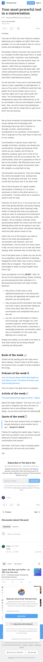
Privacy (25, 645)
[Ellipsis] (40, 546)
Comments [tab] (6, 527)
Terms (31, 645)
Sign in (38, 3)
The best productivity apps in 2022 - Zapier (21, 398)
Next (36, 512)
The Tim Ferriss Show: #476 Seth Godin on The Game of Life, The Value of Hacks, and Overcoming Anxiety (20, 380)
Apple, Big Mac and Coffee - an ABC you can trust (16, 570)
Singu (8, 546)
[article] (21, 575)
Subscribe (31, 3)
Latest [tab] (9, 564)
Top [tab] (4, 564)
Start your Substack (16, 652)
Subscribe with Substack (23, 624)
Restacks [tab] (15, 527)
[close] (37, 589)
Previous (8, 512)
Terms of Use (33, 629)
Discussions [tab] (18, 564)
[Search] (39, 564)
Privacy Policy (23, 633)
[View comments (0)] (12, 582)
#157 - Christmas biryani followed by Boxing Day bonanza (15, 576)
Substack (11, 658)
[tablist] (11, 527)
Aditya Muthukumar (8, 21)
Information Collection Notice (28, 631)
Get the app (32, 652)
